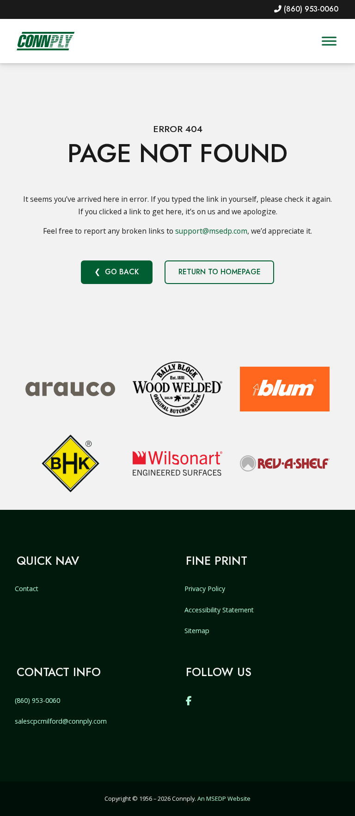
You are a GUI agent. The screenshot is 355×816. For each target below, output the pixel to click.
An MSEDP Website (224, 798)
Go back (122, 271)
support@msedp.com (211, 231)
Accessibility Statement (219, 609)
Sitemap (196, 630)
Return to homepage (219, 271)
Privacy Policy (204, 588)
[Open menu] (329, 41)
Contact (26, 588)
